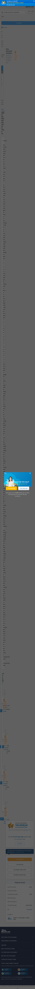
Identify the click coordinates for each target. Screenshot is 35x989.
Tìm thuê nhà (23, 488)
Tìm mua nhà (11, 488)
